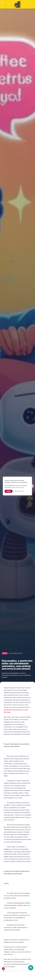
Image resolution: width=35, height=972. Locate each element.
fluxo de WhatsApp (15, 903)
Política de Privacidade (17, 487)
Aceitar (8, 491)
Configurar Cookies (18, 491)
